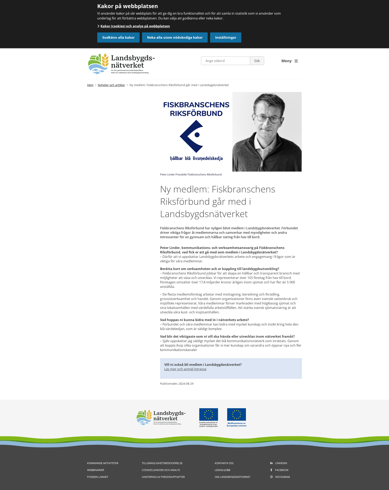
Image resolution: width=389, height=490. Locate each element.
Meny (289, 60)
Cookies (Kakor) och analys (161, 470)
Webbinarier (95, 470)
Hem (90, 85)
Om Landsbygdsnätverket (232, 477)
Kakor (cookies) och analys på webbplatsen (135, 26)
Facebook (282, 470)
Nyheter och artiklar (111, 85)
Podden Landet (97, 477)
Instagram (282, 477)
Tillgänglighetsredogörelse (162, 463)
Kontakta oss (224, 463)
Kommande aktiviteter (102, 463)
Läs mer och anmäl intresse (185, 369)
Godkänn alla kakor (118, 37)
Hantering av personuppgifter (163, 477)
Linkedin (281, 463)
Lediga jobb (222, 470)
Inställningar (225, 37)
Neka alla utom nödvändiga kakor (175, 37)
